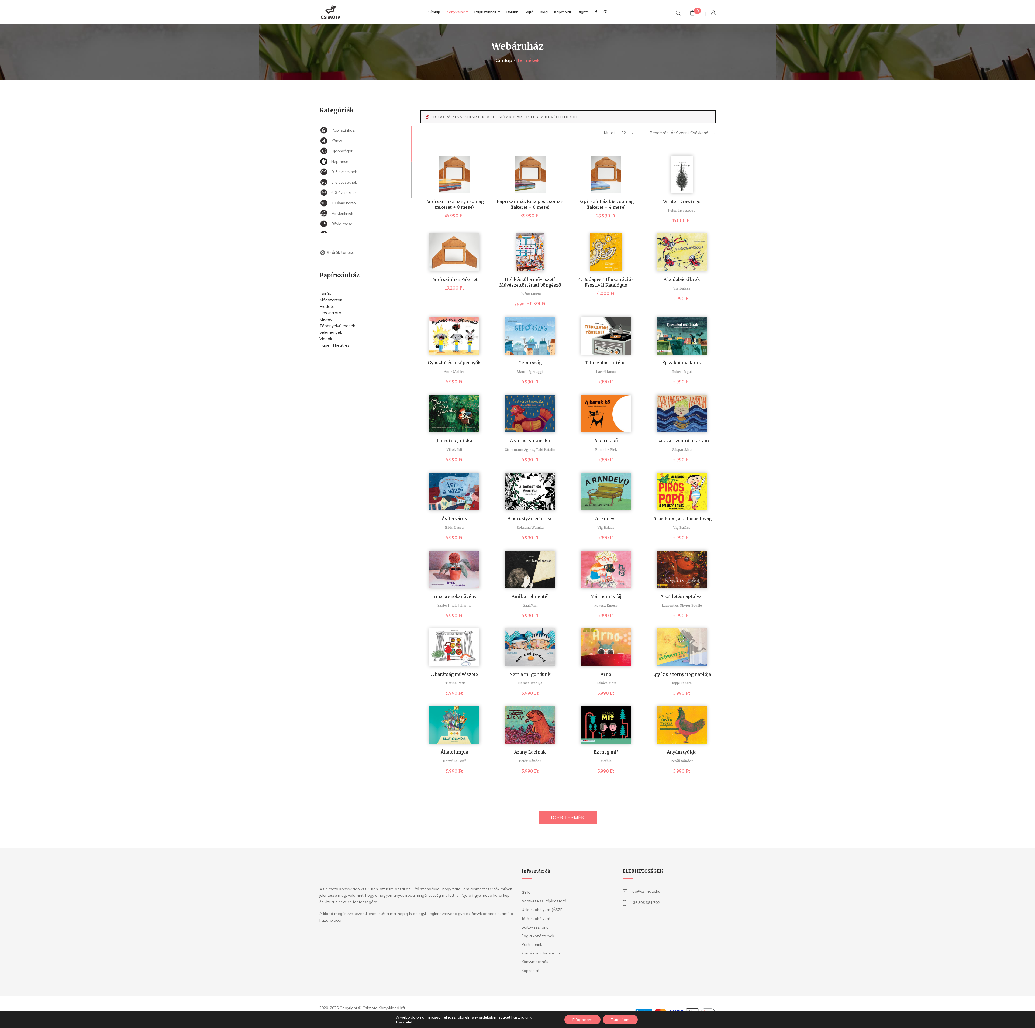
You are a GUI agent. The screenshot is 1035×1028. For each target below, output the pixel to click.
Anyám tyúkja (681, 752)
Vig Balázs (681, 288)
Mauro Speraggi (530, 372)
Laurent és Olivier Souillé (682, 605)
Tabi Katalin (545, 450)
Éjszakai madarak (681, 362)
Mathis (606, 761)
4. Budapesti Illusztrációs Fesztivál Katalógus (606, 282)
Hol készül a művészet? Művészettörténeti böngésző (530, 282)
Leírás (325, 293)
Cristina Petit (454, 683)
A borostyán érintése (530, 518)
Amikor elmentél (530, 596)
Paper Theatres (334, 345)
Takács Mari (606, 683)
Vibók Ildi (454, 450)
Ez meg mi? (606, 752)
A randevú (606, 518)
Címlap (504, 60)
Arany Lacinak (530, 752)
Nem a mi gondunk (530, 674)
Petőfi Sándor (530, 761)
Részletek (404, 1022)
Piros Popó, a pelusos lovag (682, 518)
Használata (330, 312)
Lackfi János (606, 372)
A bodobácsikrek (682, 279)
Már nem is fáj (606, 596)
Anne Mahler (454, 372)
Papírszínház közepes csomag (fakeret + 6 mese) (530, 204)
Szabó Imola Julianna (454, 605)
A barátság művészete (454, 674)
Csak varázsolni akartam (681, 440)
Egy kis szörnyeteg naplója (681, 674)
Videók (325, 338)
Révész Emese (530, 294)
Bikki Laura (454, 527)
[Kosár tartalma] (692, 13)
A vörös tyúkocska (530, 440)
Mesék (325, 319)
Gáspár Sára (682, 450)
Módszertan (330, 299)
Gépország (530, 362)
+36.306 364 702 (645, 902)
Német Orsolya (530, 683)
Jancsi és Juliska (454, 440)
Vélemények (330, 332)
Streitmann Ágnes (519, 450)
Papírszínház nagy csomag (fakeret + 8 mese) (454, 204)
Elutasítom (620, 1019)
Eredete (326, 306)
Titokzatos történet (606, 362)
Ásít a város (454, 518)
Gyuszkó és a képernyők (454, 362)
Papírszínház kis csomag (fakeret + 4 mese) (606, 204)
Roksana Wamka (530, 527)
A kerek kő (606, 440)
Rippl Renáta (682, 683)
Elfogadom (582, 1019)
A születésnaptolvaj (681, 596)
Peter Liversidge (681, 210)
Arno (606, 674)
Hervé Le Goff (454, 761)
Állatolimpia (454, 752)
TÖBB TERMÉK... (568, 817)
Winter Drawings (682, 201)
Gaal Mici (530, 605)
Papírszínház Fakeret (454, 279)
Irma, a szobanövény (454, 596)
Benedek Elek (606, 450)
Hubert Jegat (682, 372)
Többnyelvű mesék (337, 325)
